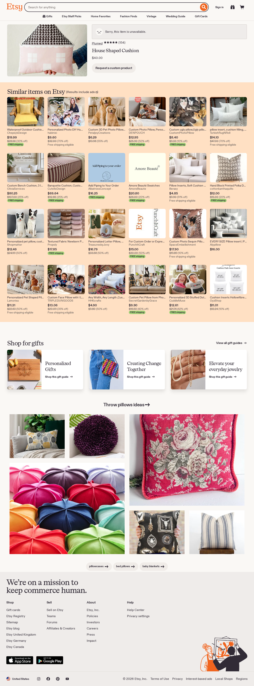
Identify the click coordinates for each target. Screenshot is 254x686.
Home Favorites (101, 16)
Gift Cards (201, 16)
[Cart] (242, 7)
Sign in (219, 7)
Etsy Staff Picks (71, 16)
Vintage (151, 16)
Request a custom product (113, 68)
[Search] (204, 7)
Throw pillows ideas (123, 404)
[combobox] (111, 7)
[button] (17, 679)
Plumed (97, 43)
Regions (242, 679)
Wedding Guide (175, 16)
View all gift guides (229, 343)
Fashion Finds (128, 16)
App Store (19, 660)
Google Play (49, 660)
